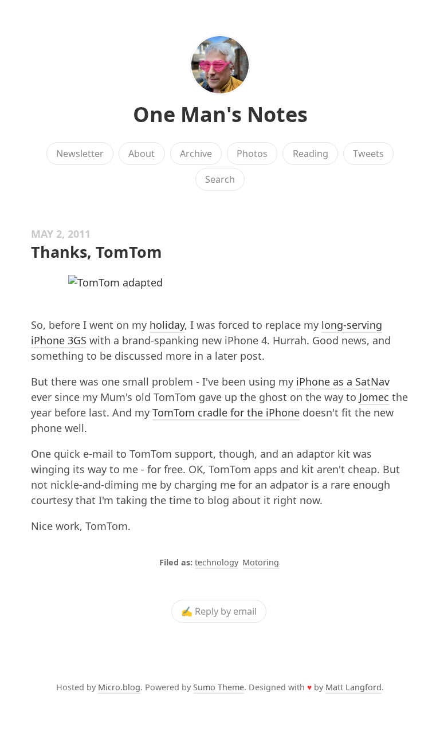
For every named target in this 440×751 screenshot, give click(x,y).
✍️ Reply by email (219, 611)
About (141, 153)
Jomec (374, 397)
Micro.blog (119, 687)
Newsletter (80, 153)
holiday (167, 325)
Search (220, 179)
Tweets (368, 153)
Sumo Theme (218, 687)
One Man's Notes (220, 114)
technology (216, 562)
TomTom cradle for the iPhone (226, 412)
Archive (196, 153)
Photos (252, 153)
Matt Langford (353, 687)
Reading (310, 153)
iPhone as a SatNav (343, 381)
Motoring (260, 562)
